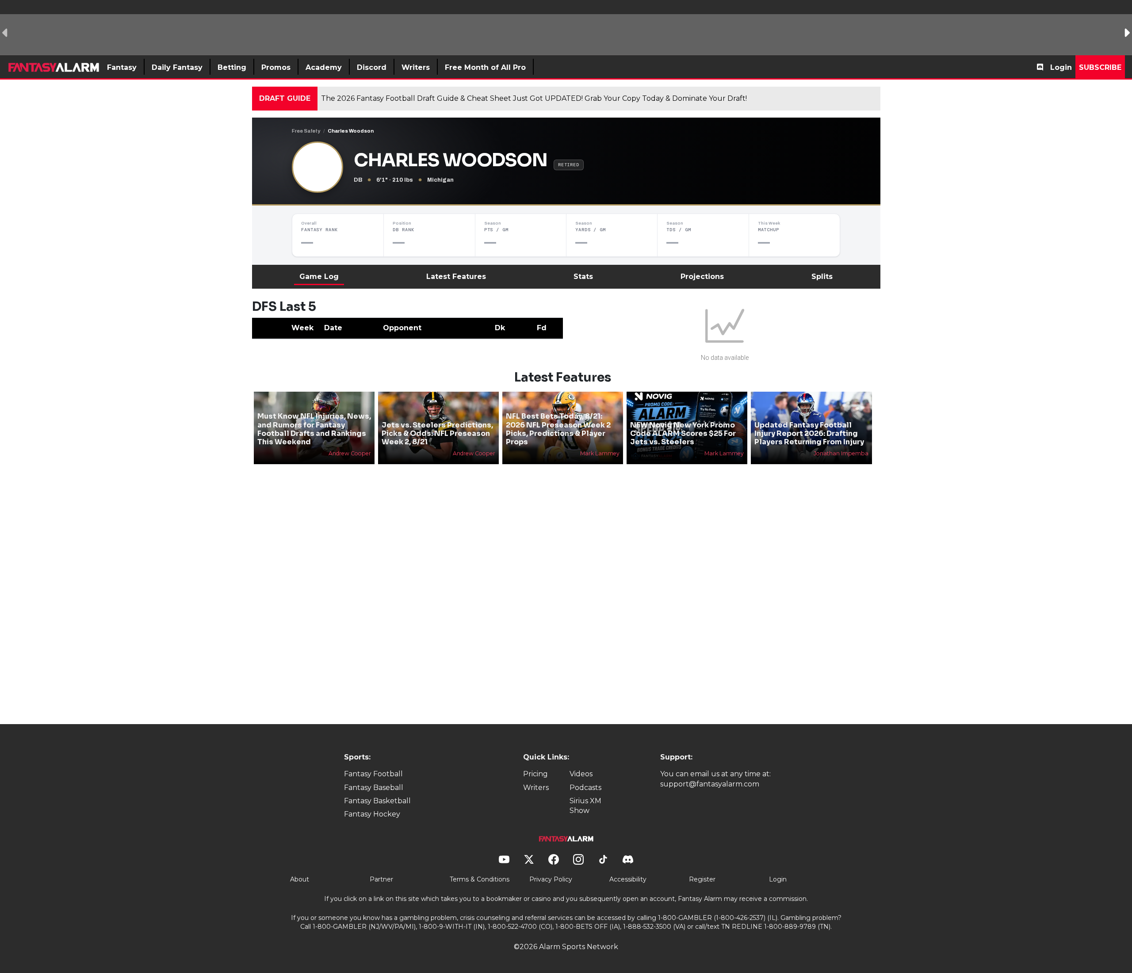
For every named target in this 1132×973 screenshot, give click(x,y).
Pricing (535, 774)
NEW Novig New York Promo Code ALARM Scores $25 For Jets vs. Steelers (683, 433)
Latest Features (456, 276)
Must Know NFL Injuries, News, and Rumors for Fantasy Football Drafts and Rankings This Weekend (314, 429)
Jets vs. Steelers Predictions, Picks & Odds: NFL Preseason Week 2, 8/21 (437, 433)
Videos (581, 774)
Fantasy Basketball (377, 801)
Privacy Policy (550, 879)
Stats (583, 276)
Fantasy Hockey (372, 814)
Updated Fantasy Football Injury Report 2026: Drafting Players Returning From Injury (809, 433)
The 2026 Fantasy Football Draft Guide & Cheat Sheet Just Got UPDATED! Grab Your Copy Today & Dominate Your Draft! (534, 98)
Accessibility (627, 879)
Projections (702, 276)
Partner (381, 879)
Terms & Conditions (479, 879)
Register (702, 879)
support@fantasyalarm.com (709, 784)
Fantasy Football (373, 774)
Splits (822, 276)
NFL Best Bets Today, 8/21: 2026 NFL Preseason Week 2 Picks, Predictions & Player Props (558, 429)
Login (1061, 67)
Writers (536, 787)
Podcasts (585, 787)
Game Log (319, 276)
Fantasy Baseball (373, 787)
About (299, 879)
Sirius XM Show (585, 806)
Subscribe (1100, 67)
